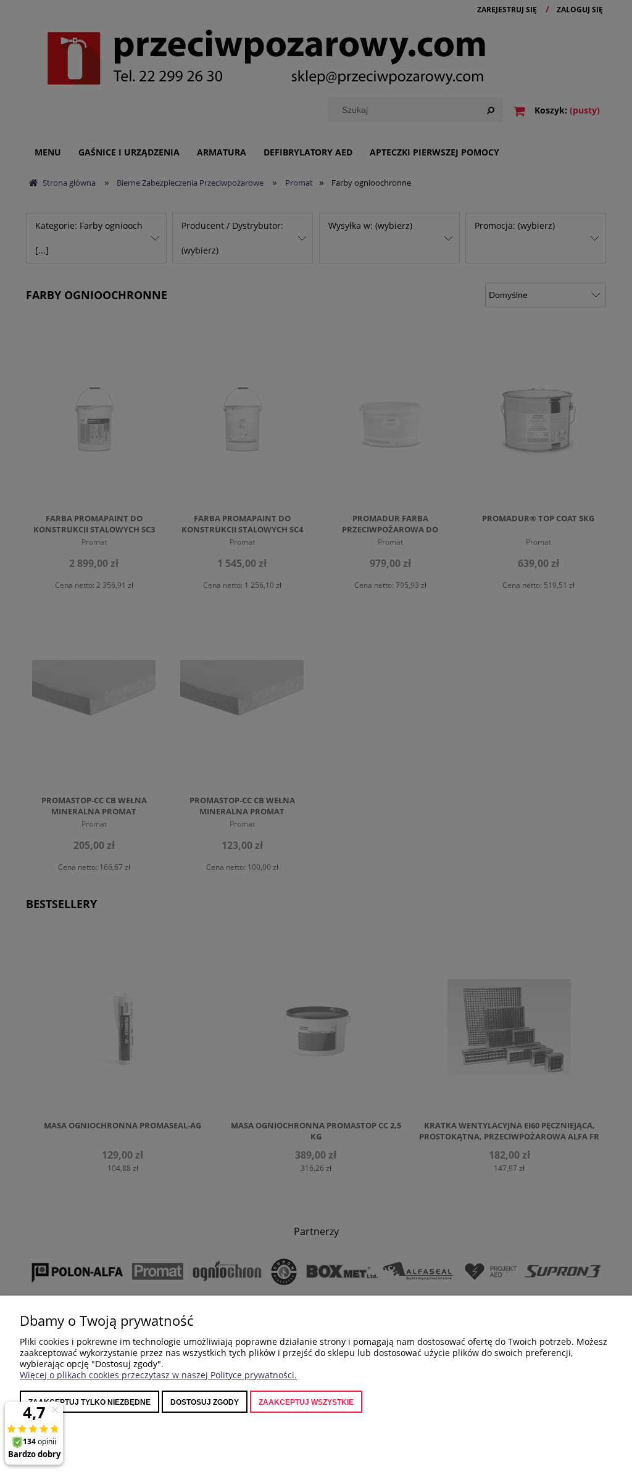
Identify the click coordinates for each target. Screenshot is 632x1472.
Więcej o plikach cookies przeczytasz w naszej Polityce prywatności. (158, 1375)
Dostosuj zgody (204, 1402)
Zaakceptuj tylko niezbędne (89, 1402)
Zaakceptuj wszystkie (306, 1402)
